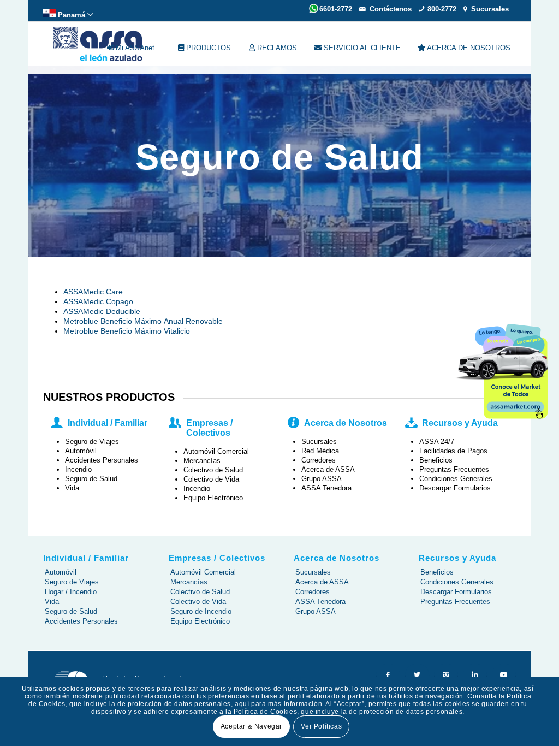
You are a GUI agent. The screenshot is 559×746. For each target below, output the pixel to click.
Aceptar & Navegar (251, 726)
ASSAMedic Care (93, 291)
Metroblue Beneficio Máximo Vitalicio (126, 331)
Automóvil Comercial (203, 572)
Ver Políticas (321, 726)
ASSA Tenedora (320, 601)
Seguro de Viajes (72, 582)
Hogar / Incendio (71, 592)
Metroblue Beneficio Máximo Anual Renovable (143, 321)
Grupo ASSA (315, 611)
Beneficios (437, 572)
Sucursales (490, 9)
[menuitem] (68, 13)
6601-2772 (335, 9)
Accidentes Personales (81, 621)
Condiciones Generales (456, 582)
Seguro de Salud (71, 611)
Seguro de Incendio (200, 611)
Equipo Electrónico (200, 621)
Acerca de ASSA (322, 582)
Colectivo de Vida (198, 601)
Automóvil (60, 572)
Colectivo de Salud (200, 592)
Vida (52, 601)
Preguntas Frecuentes (455, 601)
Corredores (312, 592)
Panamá (71, 15)
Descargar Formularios (456, 592)
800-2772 (441, 9)
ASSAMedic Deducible (101, 311)
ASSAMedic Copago (98, 301)
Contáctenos (391, 9)
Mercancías (188, 582)
